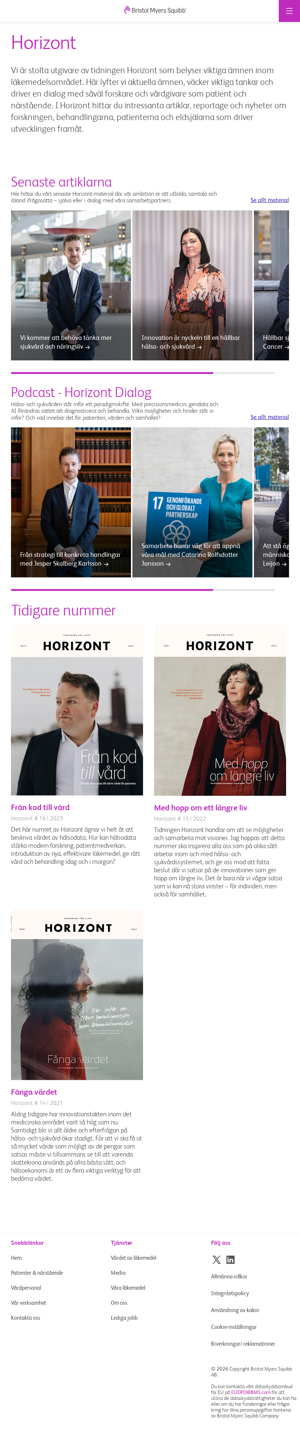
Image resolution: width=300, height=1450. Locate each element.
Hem (16, 1258)
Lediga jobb (124, 1318)
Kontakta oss (25, 1318)
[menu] (289, 11)
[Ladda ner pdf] (77, 794)
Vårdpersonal (26, 1288)
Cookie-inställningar (234, 1327)
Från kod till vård (40, 808)
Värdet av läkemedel (133, 1258)
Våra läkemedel (128, 1288)
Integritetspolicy (230, 1293)
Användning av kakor (235, 1310)
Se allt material (270, 200)
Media (118, 1273)
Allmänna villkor (229, 1276)
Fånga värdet (34, 1093)
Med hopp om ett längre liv (200, 808)
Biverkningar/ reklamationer (243, 1344)
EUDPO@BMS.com (251, 1392)
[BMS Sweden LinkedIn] (230, 1259)
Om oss (119, 1303)
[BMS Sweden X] (216, 1259)
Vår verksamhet (28, 1303)
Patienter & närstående (37, 1273)
